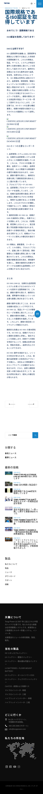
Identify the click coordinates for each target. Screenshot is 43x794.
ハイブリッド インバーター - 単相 (18, 698)
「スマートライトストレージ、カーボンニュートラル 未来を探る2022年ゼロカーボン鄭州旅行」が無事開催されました (26, 544)
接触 (6, 584)
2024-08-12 (17, 472)
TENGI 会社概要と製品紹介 (25, 485)
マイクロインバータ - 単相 (15, 690)
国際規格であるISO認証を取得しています (25, 492)
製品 (6, 568)
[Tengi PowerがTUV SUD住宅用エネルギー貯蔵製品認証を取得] (8, 499)
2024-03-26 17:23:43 (11, 8)
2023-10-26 (17, 497)
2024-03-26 (17, 489)
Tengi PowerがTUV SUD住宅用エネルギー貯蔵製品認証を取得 (26, 501)
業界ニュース (11, 457)
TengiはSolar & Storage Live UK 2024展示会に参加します (25, 476)
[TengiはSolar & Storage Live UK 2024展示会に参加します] (8, 473)
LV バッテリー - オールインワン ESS (19, 675)
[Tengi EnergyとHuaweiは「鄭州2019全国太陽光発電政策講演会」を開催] (8, 529)
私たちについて (11, 564)
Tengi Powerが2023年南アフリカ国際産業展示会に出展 (26, 522)
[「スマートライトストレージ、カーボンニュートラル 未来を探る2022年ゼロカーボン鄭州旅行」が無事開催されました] (8, 539)
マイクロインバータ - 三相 (15, 694)
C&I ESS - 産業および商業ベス (17, 686)
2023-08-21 (17, 528)
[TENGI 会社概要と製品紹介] (8, 484)
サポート (8, 580)
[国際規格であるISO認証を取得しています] (8, 490)
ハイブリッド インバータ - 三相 (17, 702)
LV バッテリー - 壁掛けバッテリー (18, 657)
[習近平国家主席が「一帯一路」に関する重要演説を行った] (8, 508)
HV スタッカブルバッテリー (16, 653)
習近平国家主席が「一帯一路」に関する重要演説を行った (26, 511)
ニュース (8, 572)
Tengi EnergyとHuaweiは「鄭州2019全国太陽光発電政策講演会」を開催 (26, 532)
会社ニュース (26, 8)
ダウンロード (10, 576)
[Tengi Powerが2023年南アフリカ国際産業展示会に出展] (8, 519)
